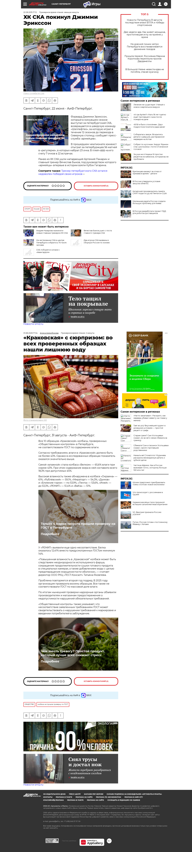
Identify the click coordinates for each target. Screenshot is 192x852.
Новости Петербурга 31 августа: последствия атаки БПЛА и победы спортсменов (144, 22)
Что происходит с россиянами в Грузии (148, 493)
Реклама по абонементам (108, 797)
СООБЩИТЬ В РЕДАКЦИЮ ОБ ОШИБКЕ (123, 800)
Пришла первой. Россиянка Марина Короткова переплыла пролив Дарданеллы (144, 59)
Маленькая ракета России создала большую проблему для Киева (149, 202)
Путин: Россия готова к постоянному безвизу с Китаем (150, 523)
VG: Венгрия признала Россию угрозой (147, 513)
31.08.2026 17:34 (30, 333)
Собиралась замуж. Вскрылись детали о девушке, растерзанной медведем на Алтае (149, 136)
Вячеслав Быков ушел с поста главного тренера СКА (98, 231)
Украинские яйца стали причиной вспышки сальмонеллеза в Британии (150, 503)
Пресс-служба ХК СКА (33, 93)
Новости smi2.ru (33, 324)
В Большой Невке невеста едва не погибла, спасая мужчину (144, 70)
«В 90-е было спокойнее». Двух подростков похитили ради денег (149, 125)
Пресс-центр (75, 794)
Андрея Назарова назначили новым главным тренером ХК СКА (52, 231)
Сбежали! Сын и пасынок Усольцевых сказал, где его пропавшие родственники (151, 447)
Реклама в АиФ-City (133, 797)
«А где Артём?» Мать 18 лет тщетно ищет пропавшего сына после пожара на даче (150, 117)
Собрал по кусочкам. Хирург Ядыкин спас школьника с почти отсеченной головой (151, 146)
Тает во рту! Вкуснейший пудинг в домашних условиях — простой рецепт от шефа (149, 427)
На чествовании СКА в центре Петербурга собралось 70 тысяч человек (51, 242)
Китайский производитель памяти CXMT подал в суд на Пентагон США (150, 192)
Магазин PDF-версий (93, 794)
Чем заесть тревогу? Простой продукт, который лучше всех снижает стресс (73, 653)
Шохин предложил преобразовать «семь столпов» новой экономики (149, 483)
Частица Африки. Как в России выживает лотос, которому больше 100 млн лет (150, 467)
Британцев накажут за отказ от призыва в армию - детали (147, 172)
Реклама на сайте (84, 797)
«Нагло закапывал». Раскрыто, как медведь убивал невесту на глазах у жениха (150, 418)
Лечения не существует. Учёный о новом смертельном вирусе (149, 106)
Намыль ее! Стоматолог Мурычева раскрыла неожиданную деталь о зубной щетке (150, 457)
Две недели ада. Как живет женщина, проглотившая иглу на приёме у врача (144, 35)
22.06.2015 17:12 (30, 12)
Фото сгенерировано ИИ (35, 420)
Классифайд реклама (53, 800)
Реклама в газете (64, 797)
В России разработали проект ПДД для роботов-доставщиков (149, 212)
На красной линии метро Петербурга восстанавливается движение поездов (144, 47)
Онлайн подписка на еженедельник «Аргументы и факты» (134, 794)
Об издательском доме (54, 794)
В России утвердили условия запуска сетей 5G (146, 182)
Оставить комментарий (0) (96, 186)
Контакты (47, 797)
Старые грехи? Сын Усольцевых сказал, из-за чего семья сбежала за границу (150, 437)
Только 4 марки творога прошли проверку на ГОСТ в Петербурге (78, 525)
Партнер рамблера (69, 841)
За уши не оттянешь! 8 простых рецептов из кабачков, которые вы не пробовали (151, 156)
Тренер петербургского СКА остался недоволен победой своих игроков (72, 172)
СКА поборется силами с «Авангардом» (48, 251)
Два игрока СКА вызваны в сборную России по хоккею (97, 241)
